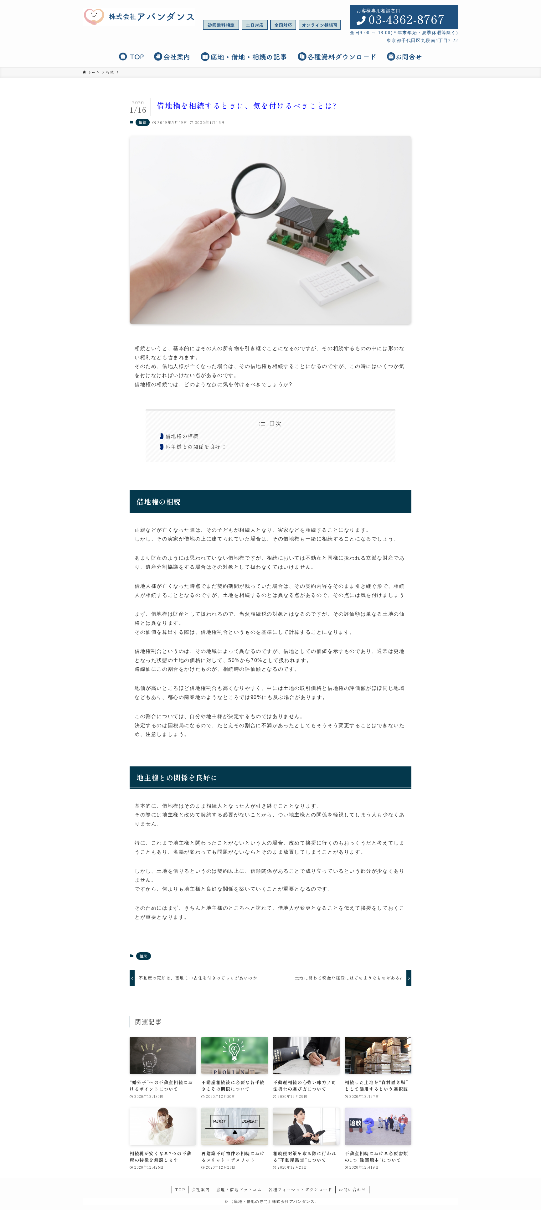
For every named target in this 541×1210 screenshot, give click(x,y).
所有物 (231, 348)
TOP (180, 1189)
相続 (143, 122)
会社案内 (201, 1189)
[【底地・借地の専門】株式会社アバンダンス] (139, 17)
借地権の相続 (182, 436)
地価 (140, 688)
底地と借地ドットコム (239, 1189)
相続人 (247, 530)
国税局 (176, 725)
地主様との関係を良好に (196, 446)
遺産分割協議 (162, 567)
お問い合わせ (352, 1189)
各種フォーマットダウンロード (300, 1189)
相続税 (258, 614)
